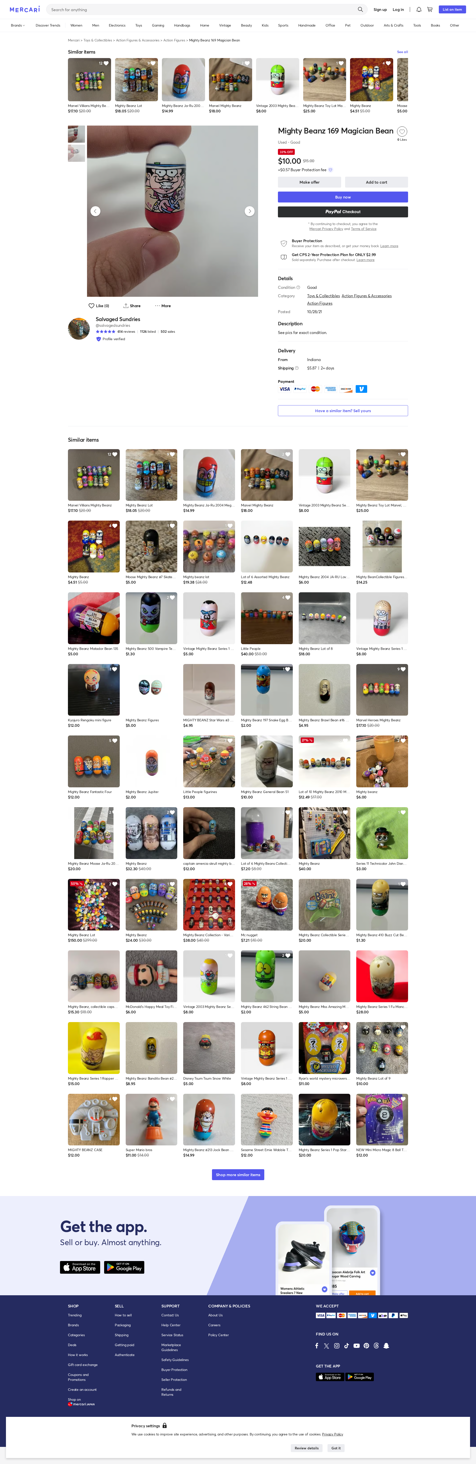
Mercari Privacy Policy (326, 228)
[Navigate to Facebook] (317, 1346)
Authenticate (125, 1354)
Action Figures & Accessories (138, 40)
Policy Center (218, 1334)
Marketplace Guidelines (171, 1347)
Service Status (172, 1334)
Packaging (123, 1325)
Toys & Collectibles (98, 40)
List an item (452, 9)
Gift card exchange (83, 1364)
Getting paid (124, 1344)
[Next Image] (250, 211)
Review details (307, 1448)
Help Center (170, 1325)
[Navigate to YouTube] (356, 1346)
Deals (72, 1344)
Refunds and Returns (171, 1392)
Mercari (74, 40)
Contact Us (169, 1315)
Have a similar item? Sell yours (343, 410)
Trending (75, 1315)
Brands (73, 1325)
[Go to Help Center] (298, 287)
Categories (76, 1334)
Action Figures (174, 40)
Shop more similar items (238, 1174)
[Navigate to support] (320, 1315)
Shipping (121, 1334)
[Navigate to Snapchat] (386, 1346)
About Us (215, 1315)
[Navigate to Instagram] (337, 1346)
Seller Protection (174, 1379)
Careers (214, 1325)
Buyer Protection (174, 1369)
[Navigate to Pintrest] (366, 1346)
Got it (336, 1448)
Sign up (380, 9)
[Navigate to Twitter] (327, 1346)
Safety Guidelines (174, 1359)
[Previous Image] (95, 211)
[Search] (360, 9)
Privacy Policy (332, 1434)
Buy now (343, 197)
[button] (419, 9)
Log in (398, 9)
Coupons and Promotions (78, 1377)
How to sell (123, 1315)
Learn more (389, 245)
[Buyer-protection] (330, 170)
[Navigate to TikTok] (347, 1346)
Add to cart (376, 182)
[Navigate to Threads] (376, 1346)
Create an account (82, 1389)
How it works (78, 1354)
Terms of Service (363, 228)
